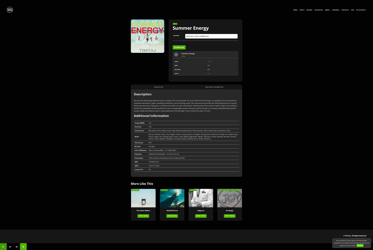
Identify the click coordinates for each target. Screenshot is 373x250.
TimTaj (209, 61)
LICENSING (335, 10)
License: (176, 35)
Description (158, 87)
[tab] (158, 87)
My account (360, 10)
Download (179, 47)
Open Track (143, 216)
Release (309, 10)
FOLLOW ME (318, 10)
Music (302, 10)
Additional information (214, 87)
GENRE (327, 10)
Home (295, 10)
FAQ (352, 10)
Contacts (345, 10)
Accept (360, 245)
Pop (208, 73)
